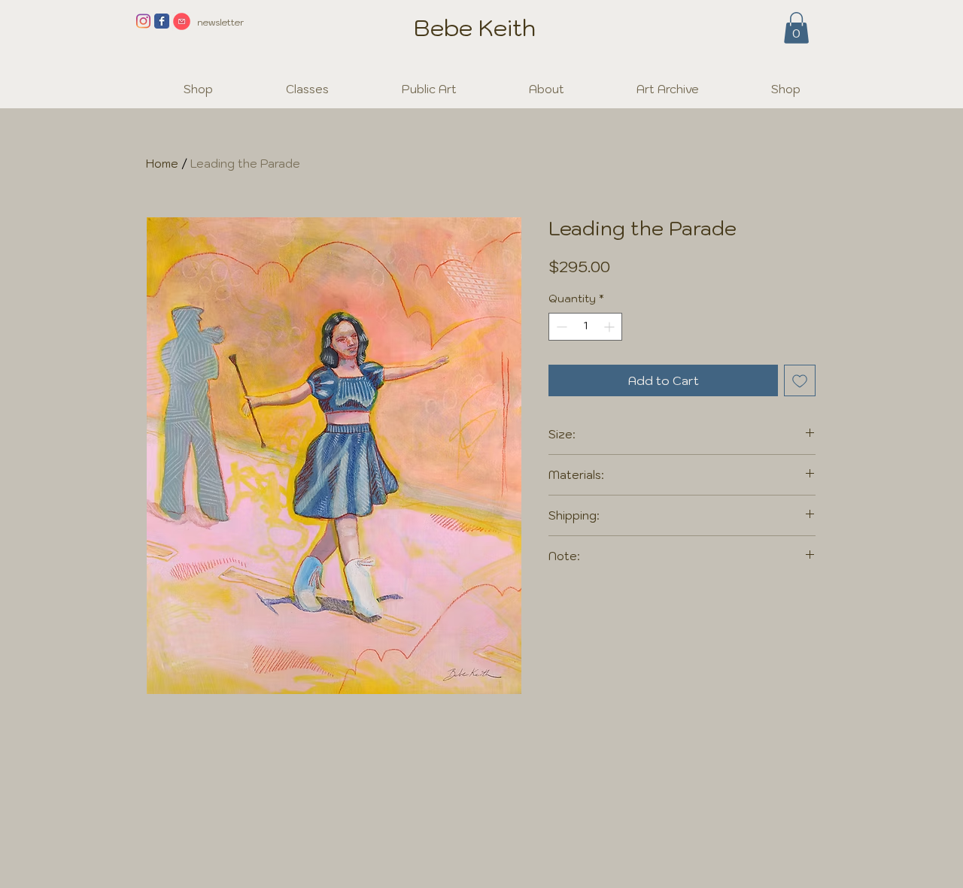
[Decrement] (560, 327)
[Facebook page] (161, 21)
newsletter (220, 22)
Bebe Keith (475, 27)
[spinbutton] (585, 327)
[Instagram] (142, 21)
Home (162, 163)
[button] (796, 28)
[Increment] (610, 327)
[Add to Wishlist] (800, 380)
